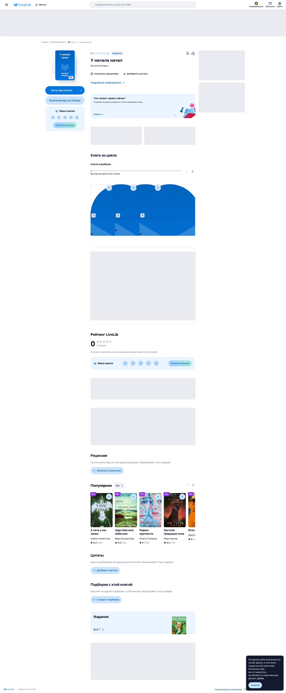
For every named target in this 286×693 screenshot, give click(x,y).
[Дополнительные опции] (81, 90)
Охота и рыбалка (101, 164)
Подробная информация (106, 82)
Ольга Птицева (148, 538)
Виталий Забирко (100, 65)
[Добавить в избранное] (187, 53)
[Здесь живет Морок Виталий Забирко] (150, 201)
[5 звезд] (76, 117)
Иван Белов (170, 538)
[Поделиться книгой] (193, 53)
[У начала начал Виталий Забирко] (126, 201)
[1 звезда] (53, 117)
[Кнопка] (186, 171)
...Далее (260, 678)
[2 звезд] (59, 117)
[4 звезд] (71, 117)
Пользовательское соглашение (228, 689)
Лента (42, 4)
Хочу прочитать (62, 90)
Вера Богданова (124, 538)
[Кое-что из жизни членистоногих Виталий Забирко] (102, 201)
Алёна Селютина (100, 538)
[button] (64, 65)
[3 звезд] (65, 117)
